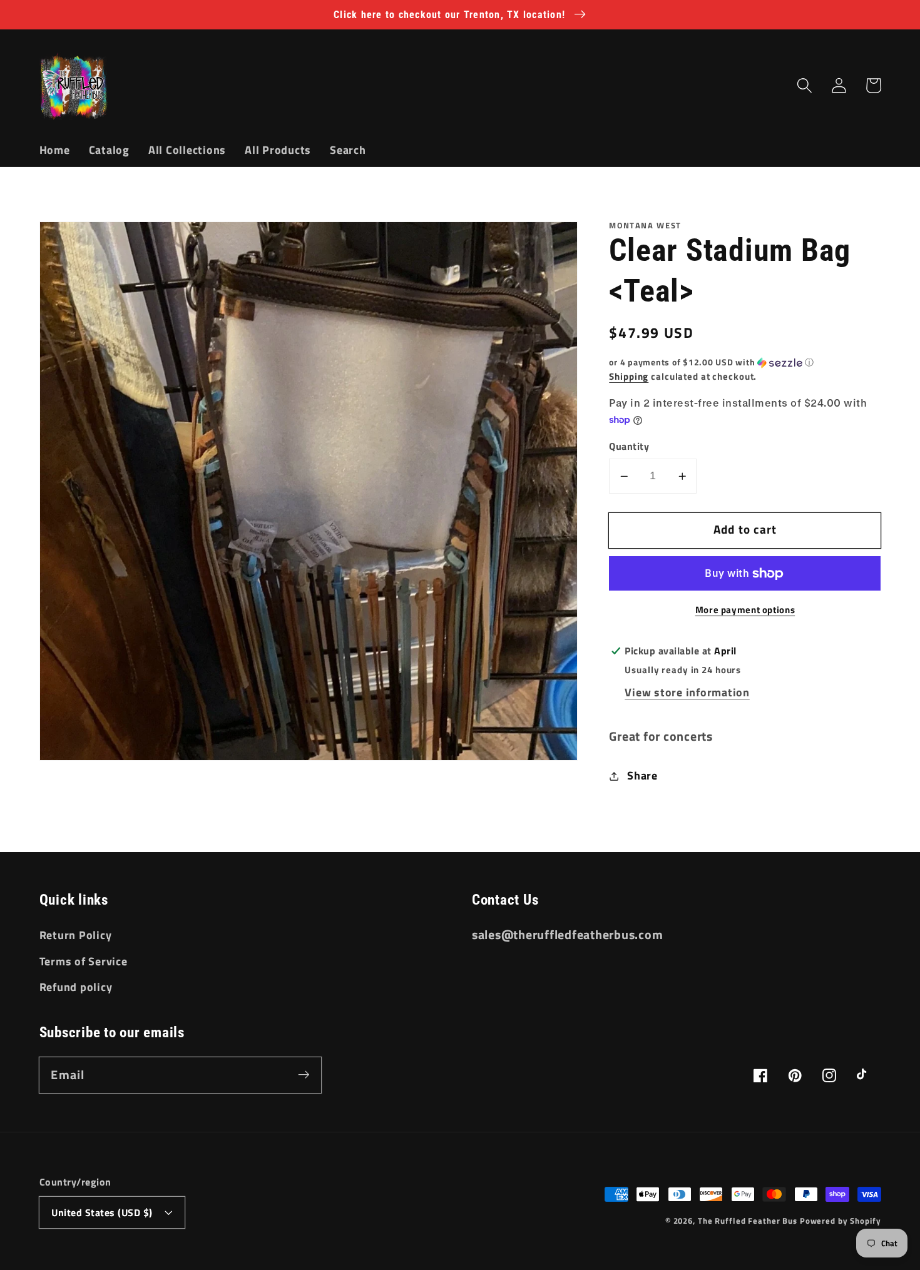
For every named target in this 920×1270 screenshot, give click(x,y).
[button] (804, 85)
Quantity (629, 447)
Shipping (628, 376)
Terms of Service (83, 961)
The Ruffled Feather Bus (749, 1221)
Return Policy (75, 935)
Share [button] (642, 775)
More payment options (745, 609)
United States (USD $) (102, 1212)
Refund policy (76, 986)
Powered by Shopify (840, 1221)
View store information (687, 692)
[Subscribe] (304, 1074)
